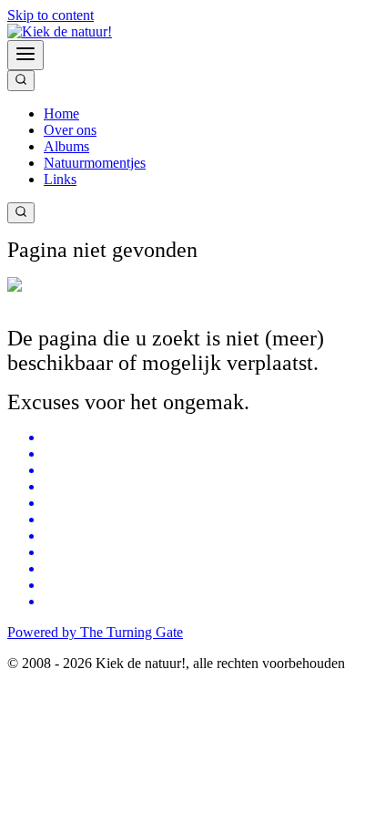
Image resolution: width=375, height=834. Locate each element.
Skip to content (50, 15)
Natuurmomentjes (95, 162)
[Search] (21, 80)
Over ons (70, 130)
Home (61, 113)
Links (60, 179)
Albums (66, 146)
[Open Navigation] (25, 55)
